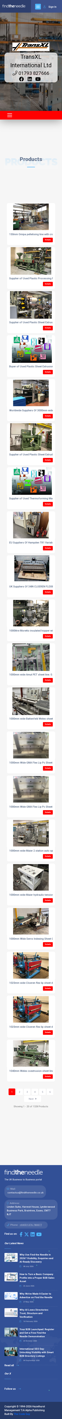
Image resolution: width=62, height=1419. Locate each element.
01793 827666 (33, 73)
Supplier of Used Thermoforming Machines (34, 498)
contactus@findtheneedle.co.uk (25, 1192)
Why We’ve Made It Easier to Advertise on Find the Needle (36, 1295)
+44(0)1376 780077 (31, 1225)
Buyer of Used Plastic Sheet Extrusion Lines (34, 366)
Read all (9, 1365)
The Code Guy (22, 1414)
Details (48, 240)
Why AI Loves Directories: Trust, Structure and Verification (34, 1313)
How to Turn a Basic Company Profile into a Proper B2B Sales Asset (37, 1278)
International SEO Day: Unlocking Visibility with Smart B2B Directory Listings (37, 1352)
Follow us (10, 1388)
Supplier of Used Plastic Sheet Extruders (32, 454)
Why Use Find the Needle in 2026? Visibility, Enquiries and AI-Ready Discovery (36, 1258)
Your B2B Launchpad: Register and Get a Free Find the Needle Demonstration (37, 1333)
